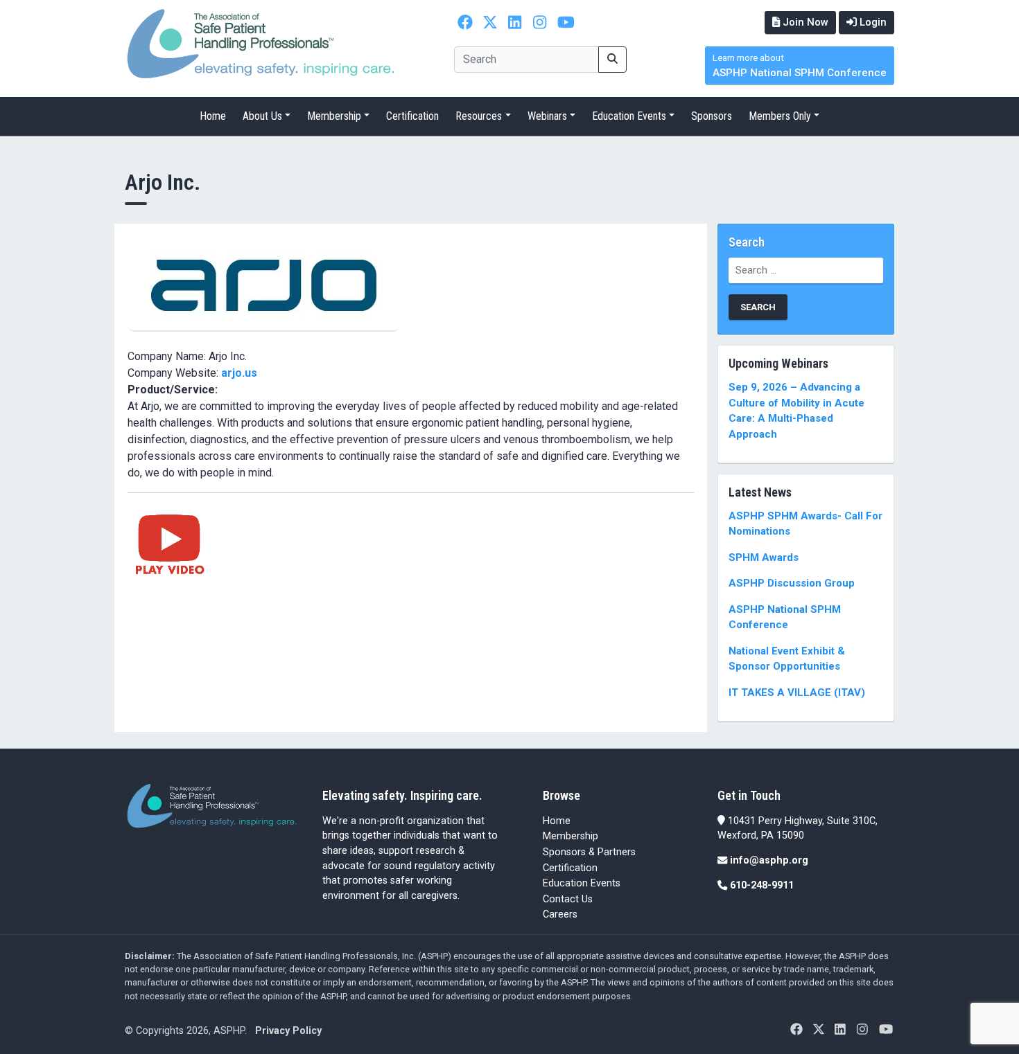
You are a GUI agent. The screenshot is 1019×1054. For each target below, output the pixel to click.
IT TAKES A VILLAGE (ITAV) (797, 692)
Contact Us (568, 899)
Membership (334, 116)
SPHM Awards (764, 557)
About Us (262, 116)
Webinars (547, 116)
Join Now (804, 22)
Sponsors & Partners (589, 852)
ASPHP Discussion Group (792, 583)
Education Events (629, 116)
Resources (478, 116)
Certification (412, 116)
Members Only (780, 116)
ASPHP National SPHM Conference (800, 66)
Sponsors (711, 116)
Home (213, 116)
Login (872, 22)
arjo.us (239, 372)
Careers (560, 914)
